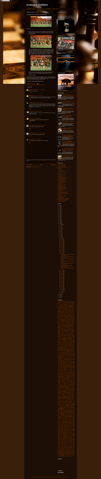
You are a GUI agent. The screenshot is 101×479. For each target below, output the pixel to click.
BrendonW (70, 325)
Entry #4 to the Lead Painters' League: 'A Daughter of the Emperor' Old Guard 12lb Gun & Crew (68, 142)
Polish (64, 411)
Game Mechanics (69, 360)
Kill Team (68, 380)
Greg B (30, 111)
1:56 (66, 303)
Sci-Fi (71, 424)
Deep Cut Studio (61, 344)
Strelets (61, 435)
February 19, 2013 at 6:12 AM (41, 125)
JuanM (64, 378)
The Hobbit (68, 438)
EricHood (61, 476)
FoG (65, 355)
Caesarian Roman (70, 328)
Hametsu (65, 368)
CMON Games (62, 336)
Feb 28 (62, 239)
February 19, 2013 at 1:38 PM (36, 139)
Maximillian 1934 (60, 391)
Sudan (73, 435)
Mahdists (72, 388)
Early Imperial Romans (62, 347)
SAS (64, 423)
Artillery (59, 315)
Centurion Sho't (65, 331)
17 (59, 217)
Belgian (69, 319)
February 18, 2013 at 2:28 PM (38, 102)
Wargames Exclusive (71, 450)
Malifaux (59, 389)
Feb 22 (62, 247)
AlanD (59, 310)
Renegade (59, 417)
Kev (30, 118)
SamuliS (64, 422)
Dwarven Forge (67, 346)
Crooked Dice (65, 340)
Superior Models (60, 436)
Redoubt (68, 416)
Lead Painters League (65, 386)
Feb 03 (62, 288)
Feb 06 (62, 284)
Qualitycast (67, 413)
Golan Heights (70, 363)
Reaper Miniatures (68, 415)
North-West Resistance (71, 399)
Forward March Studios (62, 177)
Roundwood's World (61, 189)
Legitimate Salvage (64, 387)
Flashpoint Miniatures (62, 355)
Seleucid (63, 426)
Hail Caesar (72, 367)
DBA (58, 344)
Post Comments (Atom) (35, 166)
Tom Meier (67, 442)
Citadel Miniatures (60, 335)
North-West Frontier (64, 399)
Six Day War (67, 428)
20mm (66, 305)
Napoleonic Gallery (40, 8)
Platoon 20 (59, 411)
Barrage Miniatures (68, 317)
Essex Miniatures (64, 350)
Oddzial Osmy (65, 401)
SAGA (59, 422)
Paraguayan (63, 405)
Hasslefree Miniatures (61, 369)
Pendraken (62, 407)
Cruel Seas (69, 340)
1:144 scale (63, 302)
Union (67, 445)
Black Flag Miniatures (71, 320)
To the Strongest (63, 442)
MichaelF (59, 392)
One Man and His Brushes (62, 188)
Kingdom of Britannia (61, 381)
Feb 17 (62, 270)
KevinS (72, 379)
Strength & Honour (65, 435)
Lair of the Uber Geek (61, 182)
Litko (72, 387)
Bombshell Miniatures (64, 325)
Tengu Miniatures (67, 437)
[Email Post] (38, 83)
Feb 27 (62, 240)
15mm (65, 304)
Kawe (61, 379)
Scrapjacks (68, 425)
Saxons (71, 423)
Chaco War (69, 331)
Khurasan (59, 380)
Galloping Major (64, 360)
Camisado (59, 169)
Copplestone (70, 338)
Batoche (61, 318)
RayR (63, 415)
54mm (59, 307)
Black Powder (67, 321)
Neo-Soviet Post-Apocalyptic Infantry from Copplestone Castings (68, 135)
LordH (62, 388)
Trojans (66, 444)
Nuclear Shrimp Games (71, 400)
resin (61, 418)
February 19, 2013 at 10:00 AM (40, 133)
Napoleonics (63, 397)
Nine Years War (65, 398)
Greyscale (67, 366)
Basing (59, 318)
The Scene (67, 439)
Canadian (68, 329)
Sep (60, 228)
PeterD (59, 409)
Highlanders (72, 369)
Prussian (71, 412)
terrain (71, 437)
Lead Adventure (66, 385)
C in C (67, 328)
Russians (65, 421)
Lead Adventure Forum (62, 184)
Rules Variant (72, 420)
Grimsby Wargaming (61, 179)
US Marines (70, 445)
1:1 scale (71, 301)
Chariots (62, 334)
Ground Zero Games (61, 367)
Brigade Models (66, 326)
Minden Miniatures (63, 393)
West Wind (59, 454)
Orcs (68, 403)
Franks (71, 358)
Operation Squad (62, 403)
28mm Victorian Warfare (62, 164)
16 (59, 219)
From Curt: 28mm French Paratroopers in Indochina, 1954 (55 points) (68, 102)
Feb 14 (62, 273)
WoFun (59, 455)
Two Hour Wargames (61, 445)
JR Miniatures (72, 377)
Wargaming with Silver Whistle (63, 199)
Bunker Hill (59, 168)
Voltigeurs (64, 448)
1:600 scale (69, 303)
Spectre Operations (66, 431)
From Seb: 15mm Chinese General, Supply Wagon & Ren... (66, 266)
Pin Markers (68, 410)
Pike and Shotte (63, 410)
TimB (69, 441)
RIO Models (61, 419)
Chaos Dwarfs (68, 333)
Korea (62, 383)
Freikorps (62, 359)
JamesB (62, 376)
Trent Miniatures (62, 444)
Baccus (59, 317)
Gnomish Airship (61, 14)
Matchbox (67, 390)
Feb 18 (62, 253)
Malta (61, 389)
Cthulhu (66, 341)
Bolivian (70, 324)
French (64, 359)
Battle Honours (65, 318)
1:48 (61, 303)
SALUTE (61, 422)
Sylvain (65, 436)
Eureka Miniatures (70, 350)
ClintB (59, 336)
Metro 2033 (69, 391)
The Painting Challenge (31, 8)
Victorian (68, 446)
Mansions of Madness (69, 389)
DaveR (73, 343)
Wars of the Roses (71, 453)
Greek (73, 365)
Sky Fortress (70, 428)
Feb (60, 238)
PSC (73, 412)
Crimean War (70, 339)
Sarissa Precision (60, 423)
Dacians (65, 342)
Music (62, 396)
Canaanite (64, 329)
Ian (29, 139)
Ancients (62, 311)
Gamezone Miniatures (69, 361)
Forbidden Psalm (63, 356)
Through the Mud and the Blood (69, 440)
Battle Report (70, 318)
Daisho (67, 342)
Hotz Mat (73, 370)
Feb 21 (62, 249)
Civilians (64, 335)
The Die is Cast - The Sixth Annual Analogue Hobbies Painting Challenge (68, 129)
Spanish (73, 429)
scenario (62, 424)
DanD (72, 342)
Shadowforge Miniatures (64, 427)
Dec (60, 224)
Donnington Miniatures (71, 345)
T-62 (69, 436)
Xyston (65, 455)
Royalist (68, 420)
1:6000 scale (72, 303)
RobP (69, 419)
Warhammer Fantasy (64, 452)
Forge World (60, 357)
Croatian (73, 339)
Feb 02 (62, 289)
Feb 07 (62, 282)
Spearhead (72, 430)
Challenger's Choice (61, 333)
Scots (62, 425)
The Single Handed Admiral (62, 192)
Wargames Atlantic (65, 450)
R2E (64, 414)
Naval (67, 397)
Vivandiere (61, 448)
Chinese (65, 334)
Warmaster (59, 453)
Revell (63, 418)
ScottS (66, 425)
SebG (73, 425)
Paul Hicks (63, 406)
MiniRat (71, 393)
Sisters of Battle (63, 428)
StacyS (59, 432)
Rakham (68, 414)
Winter (73, 454)
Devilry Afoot (70, 344)
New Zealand (70, 397)
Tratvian (59, 444)
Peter (70, 408)
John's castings (66, 377)
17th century (68, 304)
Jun (60, 232)
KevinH (69, 379)
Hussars (67, 371)
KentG (64, 379)
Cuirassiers (69, 341)
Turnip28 (73, 444)
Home (41, 164)
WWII (63, 455)
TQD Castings (72, 443)
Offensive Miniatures (70, 401)
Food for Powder (69, 355)
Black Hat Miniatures (61, 321)
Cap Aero (71, 329)
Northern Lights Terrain (61, 400)
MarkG (61, 390)
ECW (59, 348)
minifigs (69, 393)
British (59, 327)
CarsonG (69, 330)
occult (61, 401)
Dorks (58, 346)
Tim (67, 441)
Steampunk (71, 432)
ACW (70, 308)
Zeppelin (60, 456)
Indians (61, 374)
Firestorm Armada (70, 353)
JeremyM (71, 376)
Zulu (68, 456)
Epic (60, 350)
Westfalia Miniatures (64, 454)
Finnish (64, 353)
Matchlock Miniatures (71, 390)
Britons (62, 327)
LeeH (70, 386)
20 (59, 213)
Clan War (67, 335)
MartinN (64, 390)
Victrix (62, 447)
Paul (60, 406)
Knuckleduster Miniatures (66, 382)
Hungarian (62, 371)
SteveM (65, 434)
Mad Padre (31, 95)
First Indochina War (62, 354)
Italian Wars (68, 375)
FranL (73, 358)
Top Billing (61, 443)
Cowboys (64, 339)
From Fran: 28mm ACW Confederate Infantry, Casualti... (66, 264)
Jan (60, 292)
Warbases (70, 449)
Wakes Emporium (69, 448)
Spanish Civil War (61, 430)
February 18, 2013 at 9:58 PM (37, 111)
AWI (71, 316)
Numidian (59, 401)
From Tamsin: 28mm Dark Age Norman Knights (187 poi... (67, 257)
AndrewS (66, 311)
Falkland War (60, 351)
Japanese (67, 376)
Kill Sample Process (63, 380)
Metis (67, 391)
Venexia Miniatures (64, 446)
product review (67, 412)
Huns (64, 371)
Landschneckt (72, 383)
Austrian (73, 315)
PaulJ (66, 406)
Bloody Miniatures (69, 323)
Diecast (73, 344)
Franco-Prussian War (67, 358)
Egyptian (63, 348)
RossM (66, 420)
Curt (71, 341)
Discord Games (60, 345)
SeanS (71, 425)
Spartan (65, 430)
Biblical (62, 320)
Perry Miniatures (61, 408)
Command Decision (60, 337)
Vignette (69, 447)
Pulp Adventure (60, 413)
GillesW (61, 363)
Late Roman (71, 384)
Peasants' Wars (72, 406)
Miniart (67, 393)
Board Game (66, 324)
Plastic (73, 410)
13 (59, 223)
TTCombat (70, 444)
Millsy (70, 392)
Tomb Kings (70, 442)
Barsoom (73, 317)
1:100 (73, 301)
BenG (73, 319)
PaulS (68, 406)
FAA (73, 350)
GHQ (59, 363)
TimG (71, 441)
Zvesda (70, 456)
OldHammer (69, 402)
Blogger (69, 476)
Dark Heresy (61, 343)
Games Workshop (63, 361)
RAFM (66, 414)
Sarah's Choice (71, 422)
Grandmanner (68, 364)
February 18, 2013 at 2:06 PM (40, 89)
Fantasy (67, 351)
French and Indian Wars (70, 359)
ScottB (64, 425)
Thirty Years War (71, 439)
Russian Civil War (61, 421)
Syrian (68, 436)
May (60, 234)
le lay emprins (60, 183)
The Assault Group (63, 438)
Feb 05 (62, 285)
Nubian (66, 400)
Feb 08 (62, 281)
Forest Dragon (72, 356)
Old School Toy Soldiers (64, 402)
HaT (65, 369)
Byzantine (64, 328)
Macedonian (67, 388)
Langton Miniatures (64, 384)
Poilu (62, 411)
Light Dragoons (70, 387)
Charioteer (59, 334)
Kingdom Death (72, 380)
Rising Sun (64, 419)
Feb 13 (62, 274)
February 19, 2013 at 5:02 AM (36, 118)
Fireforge (66, 353)
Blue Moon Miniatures (61, 324)
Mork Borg (62, 395)
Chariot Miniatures (72, 333)
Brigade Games (60, 326)
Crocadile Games (60, 340)
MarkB (73, 389)
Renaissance (72, 416)
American (69, 310)
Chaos (65, 333)
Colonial (69, 336)
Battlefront (62, 319)
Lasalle (68, 384)
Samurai (67, 422)
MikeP (62, 392)
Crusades (63, 341)
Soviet (67, 429)
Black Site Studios (64, 322)
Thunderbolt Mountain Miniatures (62, 441)
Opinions (66, 403)
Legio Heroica (72, 386)
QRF (64, 413)
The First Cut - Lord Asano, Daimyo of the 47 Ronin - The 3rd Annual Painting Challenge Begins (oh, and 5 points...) (68, 149)
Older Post (53, 164)
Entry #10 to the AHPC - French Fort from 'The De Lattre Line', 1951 (68, 156)
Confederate (65, 337)
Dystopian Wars (72, 346)
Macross (70, 388)
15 (59, 220)
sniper (62, 429)
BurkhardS (69, 327)
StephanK (69, 433)
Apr (60, 235)
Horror (66, 370)
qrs (65, 413)
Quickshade (61, 414)
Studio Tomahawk (70, 435)
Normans (69, 398)
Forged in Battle (64, 357)
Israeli (59, 375)
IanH (67, 372)
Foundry (59, 358)
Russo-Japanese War (71, 421)
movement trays (67, 395)
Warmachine (72, 452)
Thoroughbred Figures (61, 440)
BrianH (73, 325)
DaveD (71, 343)
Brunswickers (65, 327)
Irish (62, 374)
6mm (61, 307)
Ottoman (63, 404)
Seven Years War (68, 426)
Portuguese (67, 411)
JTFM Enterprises (60, 378)
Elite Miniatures (68, 348)
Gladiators (63, 363)
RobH (67, 419)
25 (59, 206)
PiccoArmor (69, 409)
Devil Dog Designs (66, 344)
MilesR (68, 392)
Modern (63, 394)
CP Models (67, 339)
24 (59, 208)
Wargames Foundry (67, 451)
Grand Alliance (62, 364)
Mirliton (73, 393)
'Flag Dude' (59, 301)
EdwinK (61, 348)
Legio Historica (60, 387)
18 (59, 216)
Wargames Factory (61, 451)
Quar (69, 413)
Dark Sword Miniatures (66, 343)
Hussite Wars (70, 371)
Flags (66, 354)
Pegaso (59, 407)
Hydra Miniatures (63, 372)
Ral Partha (70, 414)
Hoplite (64, 370)
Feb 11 (62, 277)
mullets (70, 395)
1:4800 (63, 303)
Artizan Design (63, 315)
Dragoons (61, 346)
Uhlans (65, 445)
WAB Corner (60, 194)
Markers (59, 390)
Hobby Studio (60, 370)
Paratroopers (67, 405)
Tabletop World (72, 436)
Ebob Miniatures (72, 347)
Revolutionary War (67, 418)
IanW (71, 372)
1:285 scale (72, 302)
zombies (62, 456)
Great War (62, 365)
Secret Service (60, 426)
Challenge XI (68, 332)
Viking (71, 447)
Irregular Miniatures (71, 374)
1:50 (65, 303)
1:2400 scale (68, 302)
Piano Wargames (65, 409)
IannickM (69, 372)
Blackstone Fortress (61, 323)
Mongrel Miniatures (68, 394)
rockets (71, 419)
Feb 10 (62, 278)
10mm (63, 304)
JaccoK (73, 375)
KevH (66, 379)
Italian (65, 375)
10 (59, 297)
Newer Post (29, 164)
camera (62, 329)
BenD (71, 319)
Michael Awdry (31, 89)
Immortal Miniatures (63, 373)
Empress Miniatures (66, 349)
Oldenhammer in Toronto (62, 187)
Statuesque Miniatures (66, 432)
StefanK (64, 433)
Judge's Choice (68, 378)
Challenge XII (72, 332)
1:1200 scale (60, 302)
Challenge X (63, 332)
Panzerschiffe (59, 405)
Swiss (63, 436)
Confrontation (68, 337)
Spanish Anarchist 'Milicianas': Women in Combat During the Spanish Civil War (67, 116)
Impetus (71, 373)
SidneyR (59, 428)
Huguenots (59, 371)
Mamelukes (63, 389)
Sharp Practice (70, 427)
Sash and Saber (67, 423)
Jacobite (59, 376)
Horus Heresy (69, 370)
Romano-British (62, 420)
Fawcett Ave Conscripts (62, 174)
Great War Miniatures (68, 365)
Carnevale (66, 330)
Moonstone (72, 394)
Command (72, 336)
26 (59, 205)
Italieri (71, 375)
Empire (71, 348)
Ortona (70, 403)
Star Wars (61, 432)
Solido (64, 429)
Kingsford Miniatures (67, 381)
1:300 (58, 303)
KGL (73, 379)
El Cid (65, 348)
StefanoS (66, 433)
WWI (61, 455)
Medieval (64, 391)
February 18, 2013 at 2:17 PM (38, 95)
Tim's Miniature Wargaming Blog (63, 193)
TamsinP (30, 102)
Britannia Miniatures (71, 326)
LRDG (64, 388)
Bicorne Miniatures (66, 320)
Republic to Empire (68, 417)
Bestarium (59, 320)
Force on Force (68, 356)
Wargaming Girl (60, 197)
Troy (68, 444)
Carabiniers (63, 330)
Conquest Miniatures (64, 338)
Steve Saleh (62, 434)
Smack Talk (59, 429)
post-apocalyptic (71, 411)
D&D (63, 342)
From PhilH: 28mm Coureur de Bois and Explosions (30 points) (68, 95)
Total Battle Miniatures (67, 443)
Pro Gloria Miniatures (61, 412)
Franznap (59, 359)
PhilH (61, 409)
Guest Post (65, 367)
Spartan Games (68, 430)
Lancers (68, 383)
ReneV (63, 417)
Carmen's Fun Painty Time (62, 172)
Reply (30, 92)
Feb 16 (62, 271)
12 (59, 294)
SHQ (73, 427)
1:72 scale (59, 304)
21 (59, 212)
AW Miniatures (66, 316)
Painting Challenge (70, 404)
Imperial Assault (68, 373)
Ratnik (73, 414)
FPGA (62, 358)
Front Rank (60, 360)
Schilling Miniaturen (66, 424)
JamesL (65, 376)
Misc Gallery (48, 8)
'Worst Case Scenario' (66, 301)
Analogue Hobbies (37, 4)
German (72, 362)
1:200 (65, 302)
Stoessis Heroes (69, 434)
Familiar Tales (64, 351)
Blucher (73, 323)
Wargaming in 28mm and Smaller (63, 198)
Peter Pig (72, 408)
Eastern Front (68, 347)
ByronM (61, 328)
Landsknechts (60, 384)
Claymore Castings (71, 335)
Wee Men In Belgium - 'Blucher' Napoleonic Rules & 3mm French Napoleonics (67, 109)
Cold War (66, 336)
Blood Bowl (65, 323)
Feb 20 (62, 250)
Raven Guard (60, 415)
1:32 (60, 303)
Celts (62, 331)
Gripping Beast (71, 366)
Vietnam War (65, 447)
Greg (65, 366)
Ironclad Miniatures (66, 374)
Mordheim (59, 395)
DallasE (69, 342)
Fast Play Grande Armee (64, 352)
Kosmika (65, 383)
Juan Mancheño (32, 133)
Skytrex (73, 428)
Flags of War (69, 354)
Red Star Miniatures (64, 416)
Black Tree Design (70, 322)
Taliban (59, 437)
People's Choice (66, 407)
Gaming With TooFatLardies (62, 178)
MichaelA (73, 391)
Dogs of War (66, 345)
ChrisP (68, 334)
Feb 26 (62, 242)
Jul (60, 231)
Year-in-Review (69, 455)
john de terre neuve (32, 125)
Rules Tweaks (55, 8)
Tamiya (61, 437)
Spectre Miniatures (61, 431)
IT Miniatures (62, 375)
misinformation (60, 394)
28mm (71, 305)
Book (67, 325)
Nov (60, 225)
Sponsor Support (72, 431)
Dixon (63, 345)
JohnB (69, 377)
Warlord (69, 452)
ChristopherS (72, 334)
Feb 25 (62, 243)
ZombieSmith (65, 456)
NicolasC (61, 398)
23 (59, 209)
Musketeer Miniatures (67, 396)
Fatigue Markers (70, 352)
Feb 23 (62, 246)
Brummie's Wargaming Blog (62, 167)
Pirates (71, 410)
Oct (60, 227)
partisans (71, 405)
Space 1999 (69, 429)
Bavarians (65, 319)
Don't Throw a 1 (60, 173)
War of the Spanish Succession (64, 449)
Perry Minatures (71, 407)
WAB (66, 448)
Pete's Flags (67, 408)
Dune (63, 346)
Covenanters (60, 339)
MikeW (65, 392)
